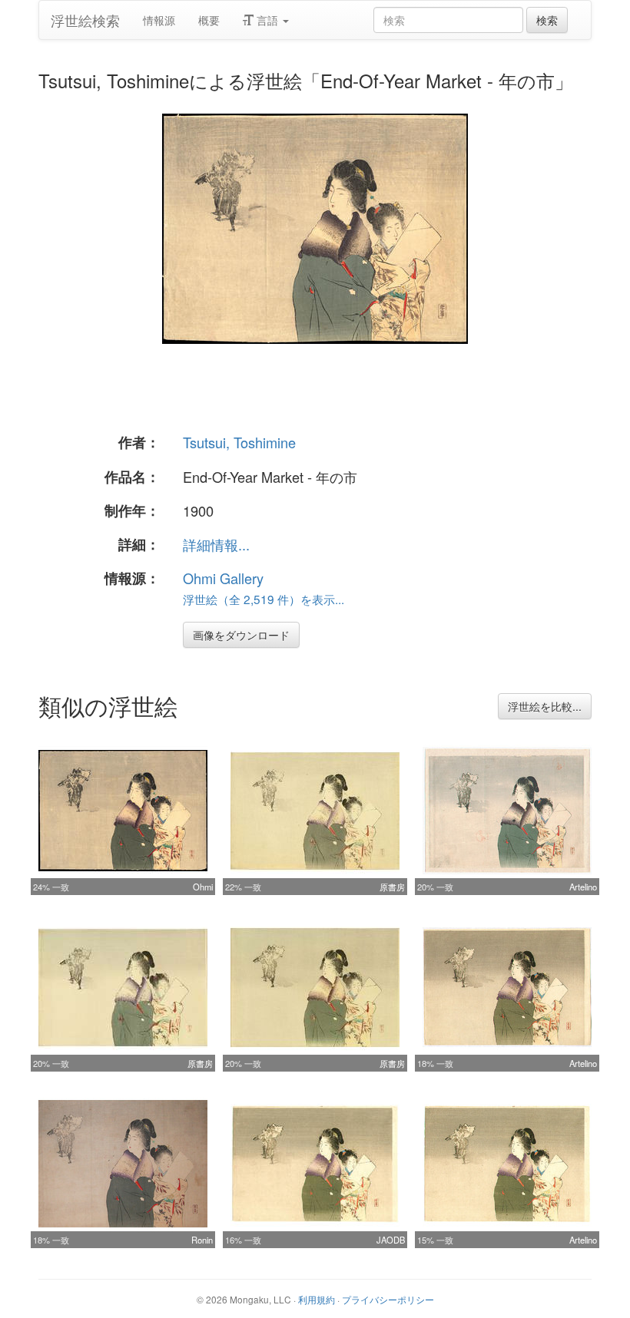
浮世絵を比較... (545, 706)
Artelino (583, 886)
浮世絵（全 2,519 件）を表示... (263, 598)
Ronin (202, 1240)
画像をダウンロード (241, 634)
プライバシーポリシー (388, 1299)
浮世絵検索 (85, 20)
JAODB (390, 1240)
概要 (209, 20)
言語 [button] (267, 20)
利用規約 (316, 1299)
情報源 (159, 20)
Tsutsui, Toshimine (239, 442)
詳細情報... (216, 544)
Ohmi (203, 886)
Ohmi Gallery (223, 578)
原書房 (392, 886)
